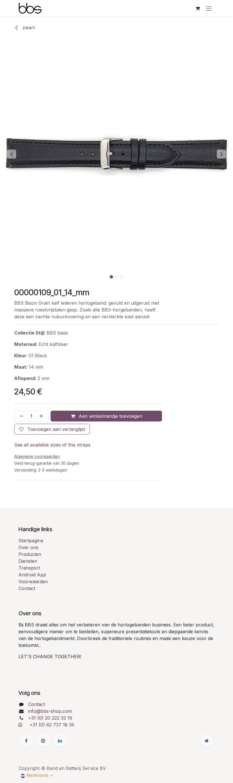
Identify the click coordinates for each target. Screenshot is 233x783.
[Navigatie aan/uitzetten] (209, 8)
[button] (11, 154)
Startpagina (30, 540)
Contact (26, 588)
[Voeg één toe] (42, 416)
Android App (32, 575)
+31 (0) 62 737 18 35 (52, 725)
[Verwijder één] (20, 416)
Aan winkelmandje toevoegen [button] (109, 416)
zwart (28, 27)
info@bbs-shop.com (50, 711)
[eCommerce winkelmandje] (197, 8)
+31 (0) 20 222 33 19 (50, 718)
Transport (29, 568)
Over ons (28, 547)
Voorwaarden (33, 581)
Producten (29, 554)
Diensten (27, 561)
